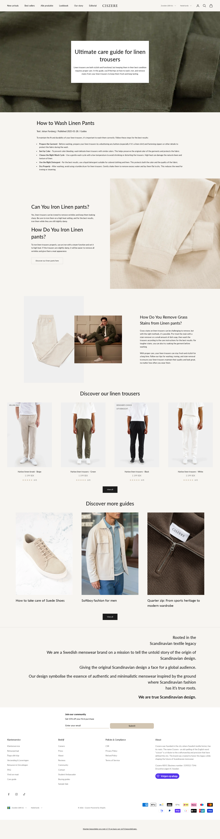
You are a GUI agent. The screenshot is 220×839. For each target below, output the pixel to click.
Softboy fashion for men (99, 600)
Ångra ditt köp (13, 755)
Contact (61, 770)
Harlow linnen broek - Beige (29, 471)
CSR (107, 746)
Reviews (61, 760)
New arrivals (13, 5)
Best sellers (30, 5)
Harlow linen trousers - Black (137, 471)
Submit (132, 725)
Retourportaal (13, 751)
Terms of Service (113, 760)
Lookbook (63, 5)
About (60, 755)
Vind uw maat (13, 774)
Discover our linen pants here (47, 261)
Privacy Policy (111, 751)
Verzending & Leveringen (18, 760)
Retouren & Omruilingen (17, 765)
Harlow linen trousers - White (190, 471)
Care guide (11, 779)
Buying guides (64, 779)
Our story (78, 5)
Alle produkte (47, 5)
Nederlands (184, 6)
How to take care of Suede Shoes (40, 600)
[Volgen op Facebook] (8, 794)
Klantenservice (13, 746)
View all (110, 489)
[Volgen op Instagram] (16, 794)
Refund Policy (111, 755)
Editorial (93, 5)
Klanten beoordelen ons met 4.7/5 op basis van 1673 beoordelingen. (110, 829)
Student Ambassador (67, 774)
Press (60, 751)
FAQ (9, 770)
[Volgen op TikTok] (24, 794)
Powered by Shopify (98, 808)
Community (63, 765)
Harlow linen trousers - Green (83, 471)
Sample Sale (63, 784)
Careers (61, 746)
